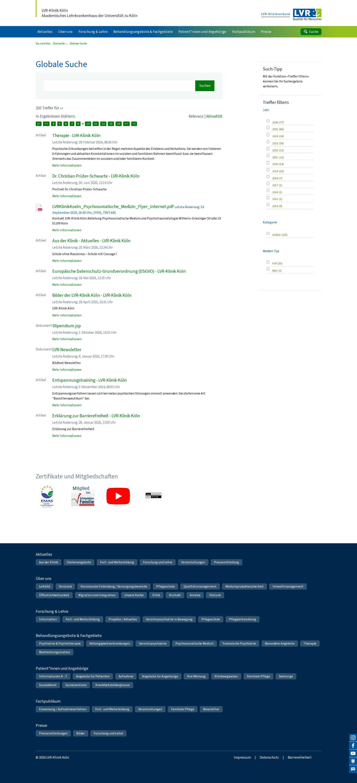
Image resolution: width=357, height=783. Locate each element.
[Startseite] (291, 15)
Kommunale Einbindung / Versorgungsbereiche (114, 586)
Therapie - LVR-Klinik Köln (76, 135)
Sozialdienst (48, 685)
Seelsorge (286, 676)
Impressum (242, 757)
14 (118, 124)
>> (126, 124)
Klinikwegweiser (226, 676)
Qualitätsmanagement (200, 586)
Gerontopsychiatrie (153, 643)
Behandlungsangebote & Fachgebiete (69, 635)
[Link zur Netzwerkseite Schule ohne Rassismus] (153, 496)
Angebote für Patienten (93, 676)
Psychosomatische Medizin (194, 643)
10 (88, 124)
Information (48, 619)
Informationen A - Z (53, 676)
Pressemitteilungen (53, 733)
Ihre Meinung (196, 676)
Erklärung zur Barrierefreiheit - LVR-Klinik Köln (96, 416)
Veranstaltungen (193, 562)
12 (103, 124)
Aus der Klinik (48, 562)
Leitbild (44, 586)
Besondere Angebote (280, 643)
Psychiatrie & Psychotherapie (60, 643)
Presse (41, 725)
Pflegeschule (165, 586)
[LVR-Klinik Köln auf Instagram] (353, 738)
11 (95, 124)
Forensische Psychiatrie (239, 643)
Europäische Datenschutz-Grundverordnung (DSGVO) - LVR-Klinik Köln (119, 271)
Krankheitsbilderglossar (112, 685)
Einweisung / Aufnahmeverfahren (62, 709)
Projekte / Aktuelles (123, 619)
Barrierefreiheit (300, 757)
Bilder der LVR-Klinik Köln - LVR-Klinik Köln (92, 295)
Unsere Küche (134, 595)
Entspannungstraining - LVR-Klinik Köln (89, 380)
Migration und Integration (96, 595)
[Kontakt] (353, 761)
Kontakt (175, 595)
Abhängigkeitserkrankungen (109, 643)
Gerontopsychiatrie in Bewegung (169, 619)
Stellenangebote (79, 562)
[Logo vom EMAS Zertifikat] (47, 496)
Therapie (309, 643)
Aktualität (214, 116)
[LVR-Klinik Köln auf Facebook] (353, 746)
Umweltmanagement (288, 586)
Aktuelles (44, 554)
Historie (215, 595)
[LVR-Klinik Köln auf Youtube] (353, 753)
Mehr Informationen (66, 165)
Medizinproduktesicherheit (244, 586)
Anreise (195, 595)
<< (46, 124)
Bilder (80, 733)
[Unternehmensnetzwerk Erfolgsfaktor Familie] (83, 496)
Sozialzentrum (76, 685)
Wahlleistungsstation (54, 652)
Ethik (156, 595)
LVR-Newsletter (66, 350)
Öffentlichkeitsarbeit (54, 595)
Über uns (43, 578)
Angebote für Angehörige (160, 676)
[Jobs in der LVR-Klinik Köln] (353, 769)
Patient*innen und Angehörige (62, 668)
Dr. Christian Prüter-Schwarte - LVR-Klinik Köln (95, 176)
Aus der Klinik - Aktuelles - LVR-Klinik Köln (91, 241)
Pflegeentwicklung (242, 619)
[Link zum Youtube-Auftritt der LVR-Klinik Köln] (118, 496)
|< (38, 124)
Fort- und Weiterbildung (117, 562)
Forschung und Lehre (157, 562)
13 (110, 124)
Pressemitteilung (226, 562)
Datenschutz (269, 757)
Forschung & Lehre (52, 611)
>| (134, 124)
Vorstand (65, 586)
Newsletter (211, 709)
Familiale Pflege (258, 676)
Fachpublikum (48, 701)
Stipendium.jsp (66, 326)
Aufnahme (126, 676)
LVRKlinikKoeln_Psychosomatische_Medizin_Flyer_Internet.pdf (113, 207)
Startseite (59, 43)
